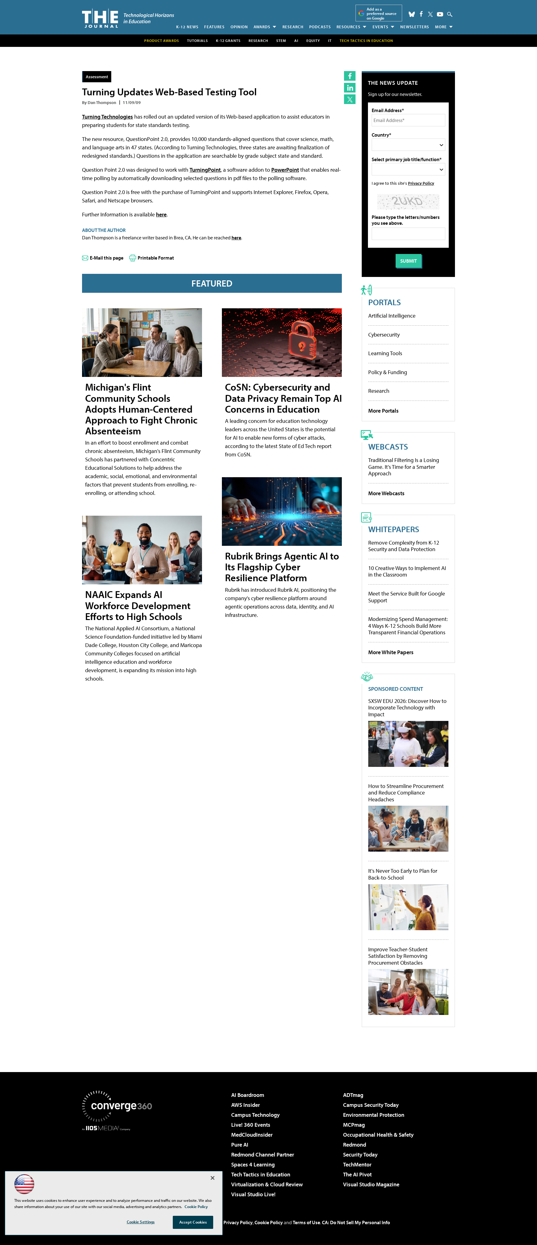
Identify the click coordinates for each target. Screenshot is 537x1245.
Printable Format (156, 258)
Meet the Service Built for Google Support (406, 597)
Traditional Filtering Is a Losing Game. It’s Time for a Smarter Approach (403, 466)
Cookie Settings (141, 1221)
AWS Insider (245, 1104)
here (161, 214)
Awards (262, 26)
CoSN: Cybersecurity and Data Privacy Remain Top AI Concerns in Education (283, 398)
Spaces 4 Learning (253, 1164)
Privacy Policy (421, 183)
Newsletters (414, 26)
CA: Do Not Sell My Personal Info (356, 1222)
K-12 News (187, 26)
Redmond (354, 1144)
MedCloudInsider (252, 1134)
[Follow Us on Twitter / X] (430, 14)
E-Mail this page (106, 258)
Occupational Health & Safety (378, 1134)
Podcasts (320, 26)
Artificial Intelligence (391, 315)
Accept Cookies (193, 1222)
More (441, 26)
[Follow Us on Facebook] (421, 14)
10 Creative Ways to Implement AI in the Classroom (407, 571)
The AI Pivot (357, 1174)
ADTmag (353, 1094)
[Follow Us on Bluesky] (412, 14)
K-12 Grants (228, 40)
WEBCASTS (388, 446)
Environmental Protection (373, 1114)
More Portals (383, 410)
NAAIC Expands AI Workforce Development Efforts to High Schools (137, 605)
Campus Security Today (371, 1104)
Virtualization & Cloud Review (267, 1184)
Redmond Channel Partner (262, 1154)
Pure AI (239, 1144)
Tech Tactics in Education (260, 1174)
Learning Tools (385, 353)
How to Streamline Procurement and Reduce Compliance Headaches (406, 793)
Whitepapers (393, 528)
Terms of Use (306, 1222)
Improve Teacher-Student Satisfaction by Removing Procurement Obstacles (398, 956)
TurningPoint (205, 169)
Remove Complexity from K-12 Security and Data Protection (403, 546)
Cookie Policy (269, 1222)
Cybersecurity (384, 334)
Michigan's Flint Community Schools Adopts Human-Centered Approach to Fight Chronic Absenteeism (141, 409)
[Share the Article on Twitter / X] (350, 99)
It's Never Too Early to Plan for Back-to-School (402, 874)
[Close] (212, 1178)
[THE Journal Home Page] (128, 18)
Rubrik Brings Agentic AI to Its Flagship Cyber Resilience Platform (282, 567)
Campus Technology (255, 1114)
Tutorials (197, 40)
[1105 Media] (119, 1162)
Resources (348, 26)
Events (380, 26)
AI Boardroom (247, 1094)
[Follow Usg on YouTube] (440, 14)
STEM (281, 40)
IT (330, 40)
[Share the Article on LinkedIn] (350, 88)
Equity (313, 40)
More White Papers (391, 652)
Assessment (97, 76)
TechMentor (357, 1164)
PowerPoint (285, 169)
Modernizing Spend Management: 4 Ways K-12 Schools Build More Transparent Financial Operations (408, 625)
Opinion (239, 26)
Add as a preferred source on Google (382, 13)
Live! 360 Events (250, 1124)
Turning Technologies (107, 116)
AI (296, 40)
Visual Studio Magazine (371, 1184)
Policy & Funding (387, 372)
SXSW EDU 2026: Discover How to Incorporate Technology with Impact (407, 708)
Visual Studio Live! (253, 1194)
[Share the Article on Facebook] (350, 76)
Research (293, 26)
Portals (384, 302)
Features (214, 26)
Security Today (360, 1154)
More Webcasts (386, 493)
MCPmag (354, 1124)
